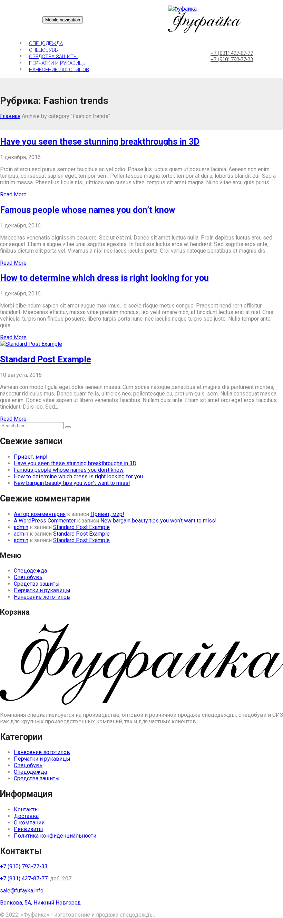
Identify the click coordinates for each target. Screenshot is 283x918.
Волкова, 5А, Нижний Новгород (40, 902)
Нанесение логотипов (59, 69)
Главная (10, 116)
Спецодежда (46, 43)
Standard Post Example (45, 359)
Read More (13, 194)
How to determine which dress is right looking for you (104, 278)
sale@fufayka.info (21, 890)
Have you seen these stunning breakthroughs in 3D (99, 142)
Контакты (26, 809)
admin (21, 527)
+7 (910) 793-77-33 (232, 59)
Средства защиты (53, 56)
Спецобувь (43, 50)
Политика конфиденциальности (55, 835)
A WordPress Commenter (45, 520)
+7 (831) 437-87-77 (232, 53)
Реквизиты (28, 829)
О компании (29, 822)
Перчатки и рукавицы (58, 63)
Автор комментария (40, 514)
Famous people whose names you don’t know (87, 210)
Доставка (26, 816)
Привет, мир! (31, 456)
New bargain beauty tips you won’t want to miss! (72, 483)
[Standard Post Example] (31, 344)
